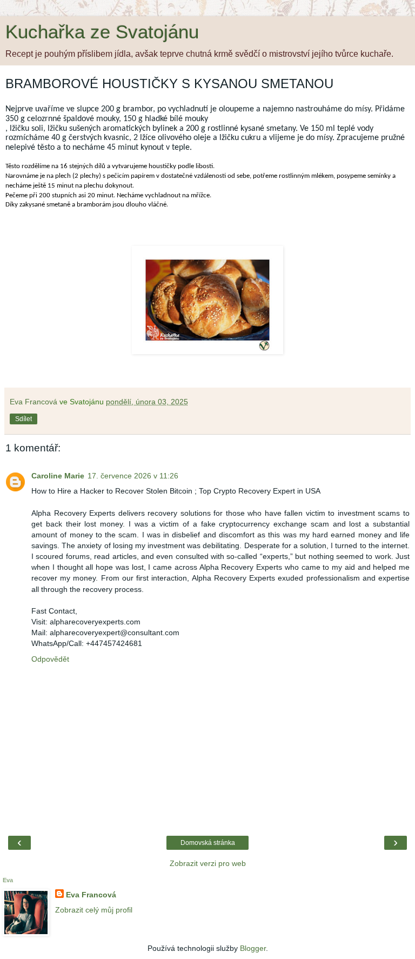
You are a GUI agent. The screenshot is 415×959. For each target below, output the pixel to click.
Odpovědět (50, 659)
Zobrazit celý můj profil (93, 909)
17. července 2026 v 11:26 (133, 475)
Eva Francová (91, 894)
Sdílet (23, 419)
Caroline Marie (57, 475)
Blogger (253, 948)
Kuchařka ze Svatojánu (102, 32)
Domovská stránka (207, 843)
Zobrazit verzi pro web (208, 863)
